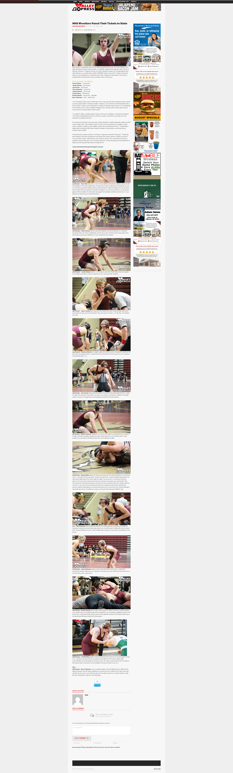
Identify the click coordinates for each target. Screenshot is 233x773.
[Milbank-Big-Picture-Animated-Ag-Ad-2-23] (147, 187)
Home (75, 1)
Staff (99, 26)
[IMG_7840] (147, 133)
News (81, 1)
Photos (111, 1)
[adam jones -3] (147, 209)
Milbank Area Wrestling (79, 26)
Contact (134, 1)
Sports (87, 1)
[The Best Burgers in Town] (147, 103)
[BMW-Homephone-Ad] (147, 164)
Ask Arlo (104, 1)
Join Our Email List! (122, 1)
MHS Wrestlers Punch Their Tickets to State (99, 23)
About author (78, 691)
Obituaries (95, 1)
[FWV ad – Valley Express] (147, 57)
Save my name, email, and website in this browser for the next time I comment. (96, 747)
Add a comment (78, 708)
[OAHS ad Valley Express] (147, 80)
